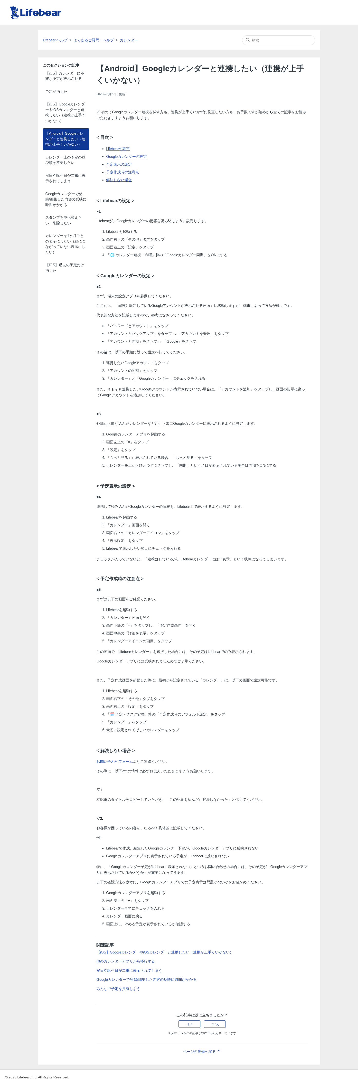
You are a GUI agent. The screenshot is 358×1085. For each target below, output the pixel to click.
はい (189, 1024)
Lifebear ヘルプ (55, 40)
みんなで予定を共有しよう (118, 989)
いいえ (214, 1024)
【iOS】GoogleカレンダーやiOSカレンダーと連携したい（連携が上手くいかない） (65, 112)
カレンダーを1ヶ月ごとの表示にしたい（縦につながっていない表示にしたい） (65, 244)
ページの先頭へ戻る (200, 1051)
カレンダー (129, 40)
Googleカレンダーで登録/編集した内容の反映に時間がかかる (65, 199)
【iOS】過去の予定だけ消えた (64, 268)
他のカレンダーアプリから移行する (125, 961)
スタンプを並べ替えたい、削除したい (63, 220)
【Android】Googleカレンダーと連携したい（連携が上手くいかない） (65, 138)
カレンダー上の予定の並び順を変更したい (65, 160)
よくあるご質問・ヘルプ (94, 40)
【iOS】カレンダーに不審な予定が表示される (64, 76)
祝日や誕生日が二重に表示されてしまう (65, 178)
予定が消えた (56, 91)
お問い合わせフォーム (114, 761)
